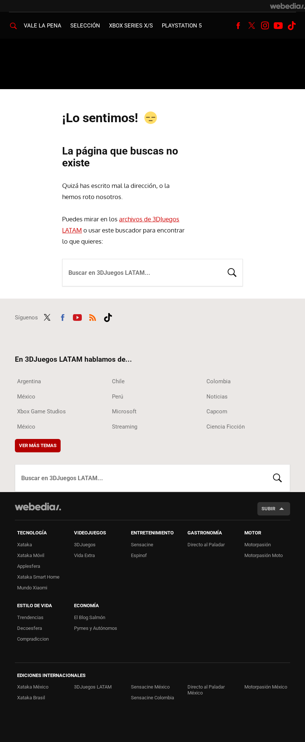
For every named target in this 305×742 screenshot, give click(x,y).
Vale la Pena (42, 25)
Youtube (278, 25)
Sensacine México (150, 687)
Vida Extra (84, 555)
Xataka (24, 544)
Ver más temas (38, 445)
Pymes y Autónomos (95, 628)
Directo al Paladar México (206, 690)
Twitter (251, 25)
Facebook (238, 25)
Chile (118, 381)
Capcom (216, 411)
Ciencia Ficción (225, 426)
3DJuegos (85, 544)
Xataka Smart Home (38, 577)
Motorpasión (257, 544)
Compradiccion (33, 639)
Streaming (124, 426)
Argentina (29, 381)
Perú (117, 396)
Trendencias (30, 617)
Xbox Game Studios (41, 411)
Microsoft (124, 411)
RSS (93, 316)
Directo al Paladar (206, 544)
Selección (85, 25)
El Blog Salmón (89, 617)
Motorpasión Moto (263, 555)
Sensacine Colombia (152, 697)
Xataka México (32, 687)
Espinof (139, 555)
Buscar (232, 272)
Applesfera (28, 566)
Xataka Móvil (30, 555)
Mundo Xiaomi (32, 587)
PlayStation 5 (182, 25)
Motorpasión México (265, 687)
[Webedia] (287, 5)
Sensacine (142, 544)
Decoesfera (29, 628)
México (26, 396)
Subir (268, 508)
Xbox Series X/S (131, 25)
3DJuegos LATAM (93, 687)
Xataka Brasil (31, 697)
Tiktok (291, 25)
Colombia (218, 381)
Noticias (217, 396)
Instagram (264, 25)
